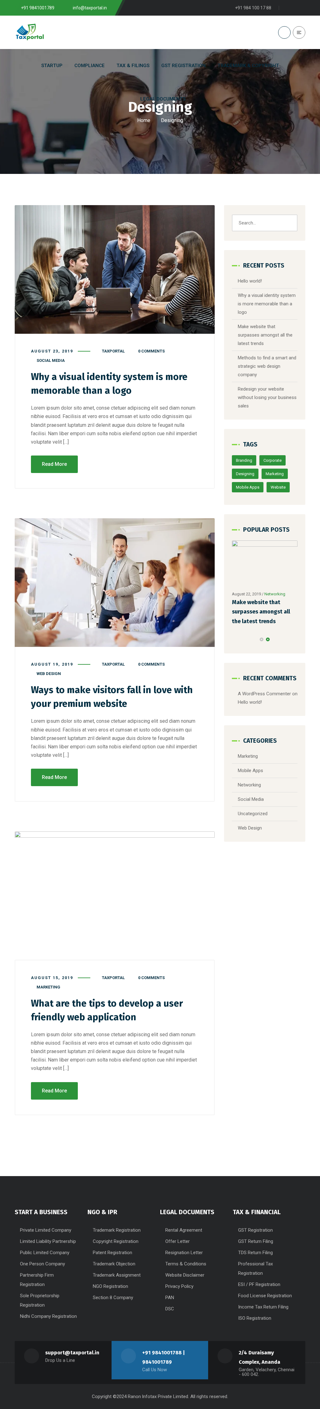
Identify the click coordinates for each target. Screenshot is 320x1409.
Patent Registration (112, 1252)
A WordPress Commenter (264, 694)
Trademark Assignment (117, 1275)
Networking (274, 594)
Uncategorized (253, 813)
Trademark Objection (114, 1264)
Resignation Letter (184, 1252)
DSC (169, 1309)
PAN (169, 1297)
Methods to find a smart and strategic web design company (267, 366)
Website (278, 487)
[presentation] (235, 639)
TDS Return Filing (255, 1252)
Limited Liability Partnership (48, 1241)
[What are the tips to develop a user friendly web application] (115, 895)
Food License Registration (265, 1295)
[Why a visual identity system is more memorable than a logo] (115, 269)
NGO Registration (110, 1286)
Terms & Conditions (185, 1264)
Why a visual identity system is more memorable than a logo (267, 304)
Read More (54, 464)
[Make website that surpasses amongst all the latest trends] (265, 564)
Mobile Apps (247, 487)
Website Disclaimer (184, 1275)
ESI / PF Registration (259, 1284)
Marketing (48, 987)
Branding (244, 460)
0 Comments (151, 351)
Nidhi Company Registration (48, 1316)
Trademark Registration (117, 1230)
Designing (245, 473)
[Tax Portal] (30, 32)
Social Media (51, 360)
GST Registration (255, 1230)
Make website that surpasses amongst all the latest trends (265, 335)
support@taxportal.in (72, 1353)
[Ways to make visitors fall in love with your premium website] (115, 582)
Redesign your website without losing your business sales (267, 397)
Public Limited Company (44, 1252)
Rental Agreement (183, 1230)
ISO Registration (254, 1318)
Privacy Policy (179, 1286)
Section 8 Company (113, 1297)
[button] (261, 639)
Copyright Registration (115, 1241)
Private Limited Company (45, 1230)
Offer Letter (177, 1241)
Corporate (272, 460)
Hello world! (250, 281)
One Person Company (42, 1264)
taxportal (113, 351)
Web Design (49, 673)
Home (143, 120)
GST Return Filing (255, 1241)
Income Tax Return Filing (263, 1307)
